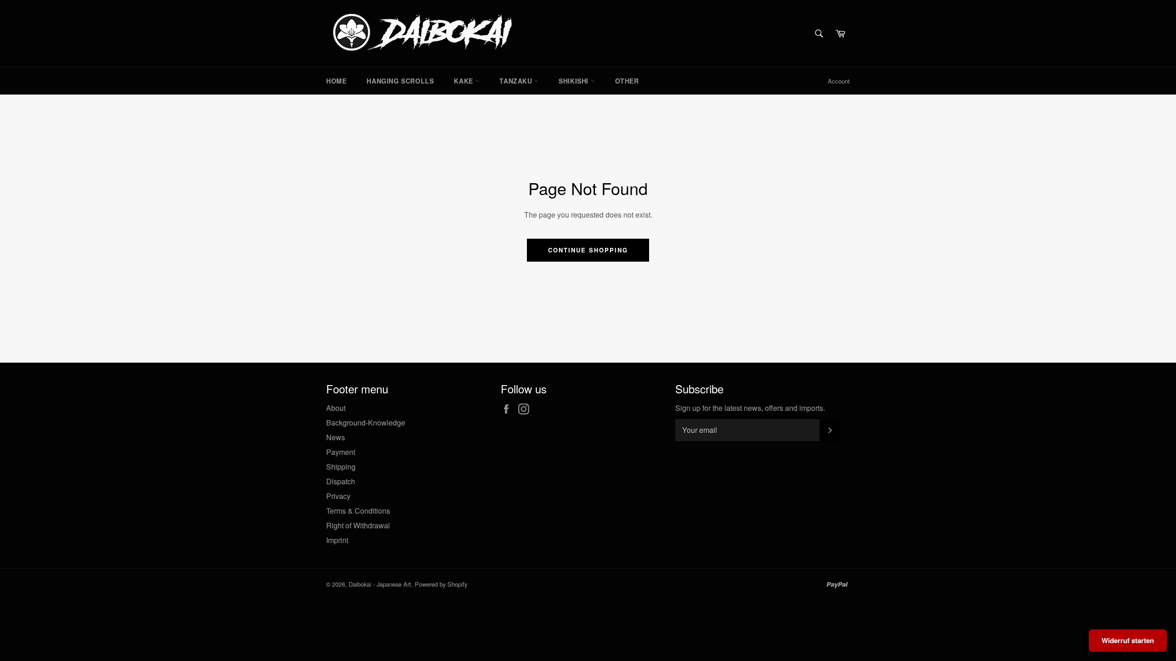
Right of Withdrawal (358, 525)
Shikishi (574, 80)
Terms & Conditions (358, 510)
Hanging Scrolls (400, 80)
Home (336, 80)
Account (839, 81)
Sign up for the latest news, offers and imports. (750, 408)
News (335, 437)
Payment (340, 452)
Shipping (341, 466)
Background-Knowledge (365, 422)
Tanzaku (516, 80)
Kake (464, 80)
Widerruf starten (1128, 640)
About (335, 408)
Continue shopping (588, 250)
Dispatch (340, 481)
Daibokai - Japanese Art (380, 584)
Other (627, 80)
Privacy (338, 496)
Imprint (337, 540)
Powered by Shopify (441, 584)
